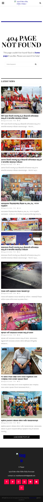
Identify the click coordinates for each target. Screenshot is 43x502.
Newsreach (32, 498)
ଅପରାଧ (4, 349)
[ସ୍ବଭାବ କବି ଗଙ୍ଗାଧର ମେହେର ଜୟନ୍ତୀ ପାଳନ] (21, 316)
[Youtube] (30, 481)
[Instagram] (18, 481)
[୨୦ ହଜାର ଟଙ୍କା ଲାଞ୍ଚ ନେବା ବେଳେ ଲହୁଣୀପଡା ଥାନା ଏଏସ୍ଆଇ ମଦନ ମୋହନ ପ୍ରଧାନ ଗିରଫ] (21, 361)
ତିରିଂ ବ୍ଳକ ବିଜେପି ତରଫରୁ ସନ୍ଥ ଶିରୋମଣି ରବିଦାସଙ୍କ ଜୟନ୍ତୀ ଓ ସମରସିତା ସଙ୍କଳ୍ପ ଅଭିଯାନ (19, 117)
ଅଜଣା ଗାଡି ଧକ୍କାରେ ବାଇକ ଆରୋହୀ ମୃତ (15, 291)
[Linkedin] (24, 481)
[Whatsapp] (21, 487)
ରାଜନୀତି (4, 132)
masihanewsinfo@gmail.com (25, 475)
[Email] (36, 481)
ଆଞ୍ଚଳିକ (5, 88)
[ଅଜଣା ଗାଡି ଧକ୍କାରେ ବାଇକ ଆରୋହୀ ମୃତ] (21, 275)
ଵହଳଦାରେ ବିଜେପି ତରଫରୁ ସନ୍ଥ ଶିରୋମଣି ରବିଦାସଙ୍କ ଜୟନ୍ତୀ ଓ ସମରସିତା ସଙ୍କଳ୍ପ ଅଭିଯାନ (20, 248)
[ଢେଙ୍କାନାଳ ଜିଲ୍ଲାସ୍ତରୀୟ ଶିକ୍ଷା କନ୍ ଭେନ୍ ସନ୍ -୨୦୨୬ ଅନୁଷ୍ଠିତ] (21, 187)
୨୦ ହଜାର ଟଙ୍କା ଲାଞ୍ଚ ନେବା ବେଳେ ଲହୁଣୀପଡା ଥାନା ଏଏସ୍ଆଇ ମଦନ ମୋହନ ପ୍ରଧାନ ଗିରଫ (19, 377)
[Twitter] (12, 481)
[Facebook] (6, 481)
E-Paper (21, 467)
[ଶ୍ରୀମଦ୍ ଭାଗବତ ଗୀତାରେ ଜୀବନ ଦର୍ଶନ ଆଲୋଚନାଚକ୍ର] (21, 404)
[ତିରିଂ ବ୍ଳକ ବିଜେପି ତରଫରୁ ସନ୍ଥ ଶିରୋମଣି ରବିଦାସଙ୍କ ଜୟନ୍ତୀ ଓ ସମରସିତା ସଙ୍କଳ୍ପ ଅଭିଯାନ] (21, 100)
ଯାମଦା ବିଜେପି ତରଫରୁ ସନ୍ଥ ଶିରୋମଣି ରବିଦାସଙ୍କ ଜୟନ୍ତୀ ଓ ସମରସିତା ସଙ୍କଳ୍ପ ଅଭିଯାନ (21, 160)
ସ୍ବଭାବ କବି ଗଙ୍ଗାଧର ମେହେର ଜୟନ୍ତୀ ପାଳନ (17, 332)
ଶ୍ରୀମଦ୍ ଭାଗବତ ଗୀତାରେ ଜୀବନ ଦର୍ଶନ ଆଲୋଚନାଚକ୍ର (19, 420)
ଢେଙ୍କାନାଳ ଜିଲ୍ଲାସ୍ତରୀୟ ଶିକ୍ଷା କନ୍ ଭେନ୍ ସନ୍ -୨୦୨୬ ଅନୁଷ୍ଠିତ (20, 204)
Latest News (8, 81)
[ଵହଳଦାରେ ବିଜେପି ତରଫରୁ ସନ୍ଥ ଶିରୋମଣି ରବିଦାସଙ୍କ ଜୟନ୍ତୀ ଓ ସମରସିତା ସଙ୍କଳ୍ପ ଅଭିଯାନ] (21, 231)
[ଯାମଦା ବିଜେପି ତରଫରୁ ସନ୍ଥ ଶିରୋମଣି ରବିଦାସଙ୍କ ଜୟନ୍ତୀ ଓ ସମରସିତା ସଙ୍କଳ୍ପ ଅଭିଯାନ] (21, 144)
